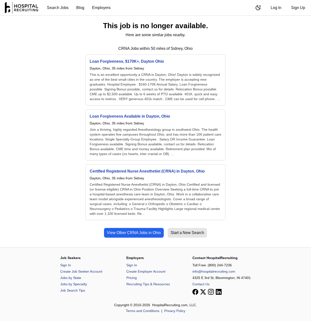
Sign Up (298, 8)
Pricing (131, 278)
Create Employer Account (145, 271)
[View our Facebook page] (195, 292)
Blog (80, 8)
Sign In (65, 265)
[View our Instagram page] (211, 292)
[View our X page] (203, 292)
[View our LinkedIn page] (219, 292)
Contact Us (200, 284)
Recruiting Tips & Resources (148, 284)
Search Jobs (58, 8)
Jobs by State (70, 278)
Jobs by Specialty (73, 284)
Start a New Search (187, 233)
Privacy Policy (174, 311)
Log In (276, 8)
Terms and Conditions (142, 311)
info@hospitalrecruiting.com (213, 271)
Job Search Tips (72, 290)
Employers (101, 8)
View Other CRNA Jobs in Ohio (134, 233)
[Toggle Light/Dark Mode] (258, 8)
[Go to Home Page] (21, 8)
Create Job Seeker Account (81, 271)
